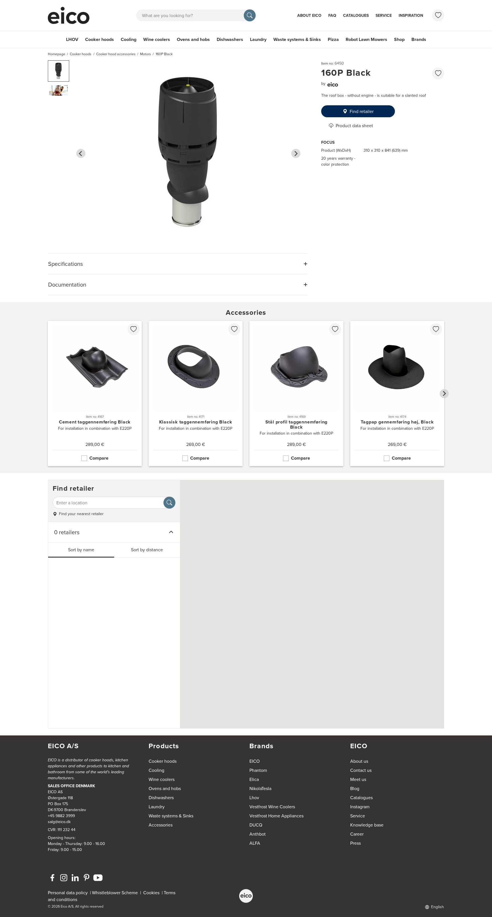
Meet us (358, 779)
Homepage (56, 54)
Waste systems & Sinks (297, 39)
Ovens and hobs (193, 39)
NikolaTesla (260, 788)
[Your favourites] (438, 15)
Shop (399, 39)
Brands (418, 39)
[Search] (250, 15)
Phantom (258, 770)
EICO (254, 761)
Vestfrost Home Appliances (276, 816)
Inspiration (411, 15)
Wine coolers (156, 39)
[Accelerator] (71, 15)
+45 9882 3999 (61, 816)
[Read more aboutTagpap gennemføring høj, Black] (397, 393)
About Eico (309, 15)
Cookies (152, 892)
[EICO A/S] (246, 896)
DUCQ (255, 825)
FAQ (332, 15)
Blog (354, 788)
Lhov (254, 797)
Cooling (128, 39)
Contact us (361, 770)
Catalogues (356, 15)
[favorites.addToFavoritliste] (438, 73)
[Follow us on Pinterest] (86, 877)
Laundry (258, 39)
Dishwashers (230, 39)
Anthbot (257, 834)
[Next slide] (295, 153)
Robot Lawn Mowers (366, 39)
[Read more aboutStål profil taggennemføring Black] (296, 393)
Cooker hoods (99, 39)
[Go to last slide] (80, 153)
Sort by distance (147, 549)
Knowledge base (367, 825)
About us (359, 761)
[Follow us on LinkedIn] (75, 877)
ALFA (254, 843)
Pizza (333, 39)
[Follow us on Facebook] (52, 877)
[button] (58, 71)
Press (355, 843)
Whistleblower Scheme (115, 892)
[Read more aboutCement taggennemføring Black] (95, 393)
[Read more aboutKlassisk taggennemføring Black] (196, 393)
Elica (254, 779)
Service (384, 15)
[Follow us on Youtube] (97, 877)
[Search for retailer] (169, 503)
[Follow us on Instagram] (63, 877)
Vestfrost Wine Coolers (272, 806)
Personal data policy (68, 892)
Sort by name (81, 549)
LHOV (72, 39)
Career (357, 834)
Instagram (360, 806)
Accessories (161, 825)
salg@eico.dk (59, 822)
